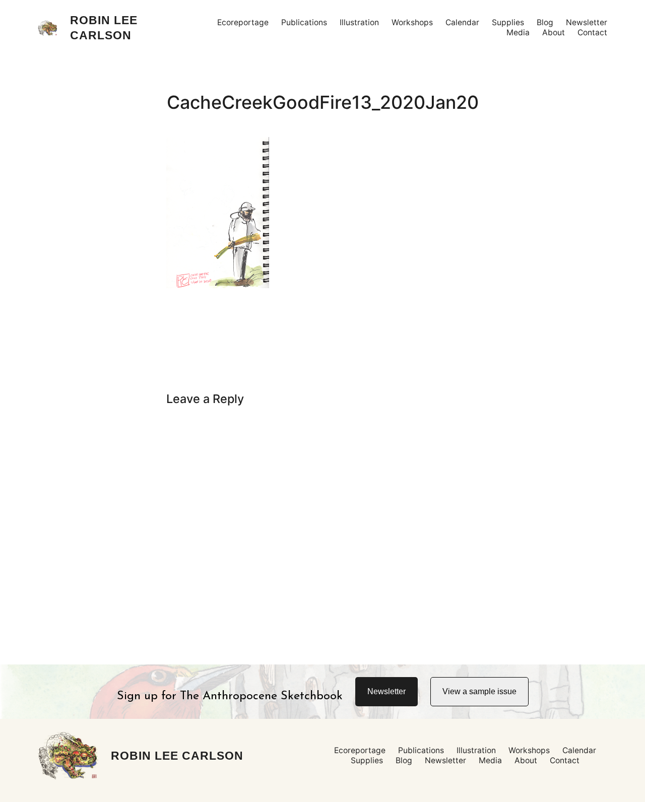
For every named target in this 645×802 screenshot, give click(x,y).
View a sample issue (479, 691)
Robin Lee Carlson (177, 755)
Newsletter (386, 691)
